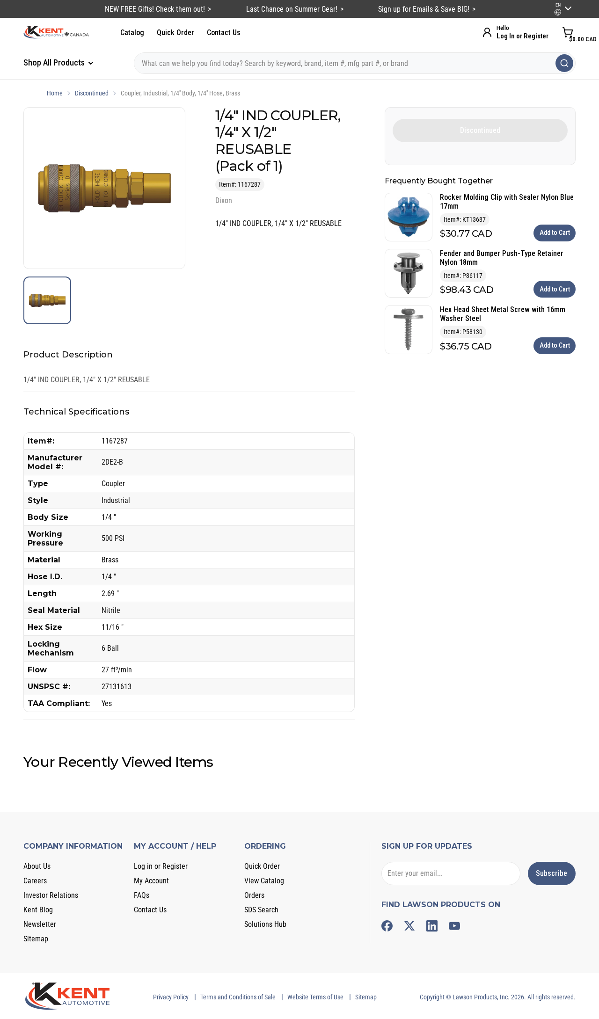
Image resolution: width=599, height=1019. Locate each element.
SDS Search (261, 909)
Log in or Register (161, 866)
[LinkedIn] (432, 926)
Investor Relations (50, 895)
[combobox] (355, 63)
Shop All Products (55, 62)
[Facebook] (387, 926)
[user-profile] (558, 12)
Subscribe (551, 873)
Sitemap (35, 938)
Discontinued (92, 93)
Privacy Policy (171, 997)
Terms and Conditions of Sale (238, 997)
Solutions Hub (265, 924)
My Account (151, 880)
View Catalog (264, 880)
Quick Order (175, 32)
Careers (35, 880)
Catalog (132, 32)
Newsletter (39, 924)
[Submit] (564, 63)
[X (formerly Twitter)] (409, 926)
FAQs (141, 895)
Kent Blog (38, 909)
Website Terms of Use (315, 997)
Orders (254, 895)
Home (55, 93)
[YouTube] (454, 926)
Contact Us (224, 32)
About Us (37, 866)
